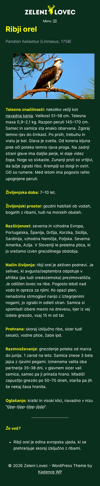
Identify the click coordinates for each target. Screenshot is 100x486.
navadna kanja (19, 115)
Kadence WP (50, 472)
